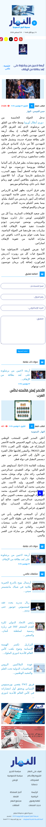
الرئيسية (7, 66)
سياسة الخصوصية (15, 775)
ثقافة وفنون (34, 800)
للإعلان (15, 780)
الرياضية (34, 796)
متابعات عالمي (30, 573)
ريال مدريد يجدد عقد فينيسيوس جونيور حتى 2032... (15, 606)
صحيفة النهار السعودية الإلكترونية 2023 (25, 816)
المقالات (15, 805)
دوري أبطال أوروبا (34, 122)
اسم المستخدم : (36, 285)
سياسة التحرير (15, 771)
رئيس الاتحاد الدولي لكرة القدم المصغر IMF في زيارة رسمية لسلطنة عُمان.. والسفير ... (17, 628)
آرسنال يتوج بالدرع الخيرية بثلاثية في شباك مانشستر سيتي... (16, 586)
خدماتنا (34, 784)
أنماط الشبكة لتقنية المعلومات (33, 819)
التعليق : (39, 318)
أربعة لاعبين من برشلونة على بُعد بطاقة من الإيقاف (15, 557)
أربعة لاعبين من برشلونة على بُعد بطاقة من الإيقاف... (15, 374)
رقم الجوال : (38, 296)
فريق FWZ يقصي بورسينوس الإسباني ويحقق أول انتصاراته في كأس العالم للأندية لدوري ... (17, 690)
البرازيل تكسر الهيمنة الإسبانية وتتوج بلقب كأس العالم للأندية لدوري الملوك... (17, 648)
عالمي (7, 68)
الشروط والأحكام (34, 775)
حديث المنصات (35, 805)
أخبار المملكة (15, 792)
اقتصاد (16, 796)
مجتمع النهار (15, 800)
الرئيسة (34, 792)
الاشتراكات (34, 780)
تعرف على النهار (34, 771)
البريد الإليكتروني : (35, 307)
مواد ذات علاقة (30, 362)
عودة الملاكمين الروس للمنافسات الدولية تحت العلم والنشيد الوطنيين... (16, 668)
